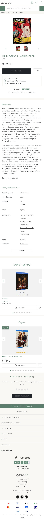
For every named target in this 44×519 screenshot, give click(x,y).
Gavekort (5, 445)
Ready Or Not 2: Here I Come (12, 356)
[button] (5, 49)
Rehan (22, 231)
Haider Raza (24, 225)
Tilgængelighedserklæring (33, 515)
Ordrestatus (6, 428)
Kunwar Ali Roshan (26, 215)
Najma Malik (24, 234)
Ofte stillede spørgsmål (11, 423)
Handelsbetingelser (8, 515)
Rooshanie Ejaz (25, 218)
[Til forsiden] (6, 3)
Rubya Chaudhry (26, 221)
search (42, 8)
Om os (4, 439)
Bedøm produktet (22, 396)
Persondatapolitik (20, 515)
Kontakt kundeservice (10, 417)
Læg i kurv (16, 70)
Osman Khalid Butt (27, 228)
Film (21, 201)
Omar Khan (24, 244)
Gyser (22, 210)
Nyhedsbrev (7, 434)
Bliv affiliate (7, 450)
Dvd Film (23, 204)
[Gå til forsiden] (22, 475)
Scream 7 (5, 299)
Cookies (22, 517)
